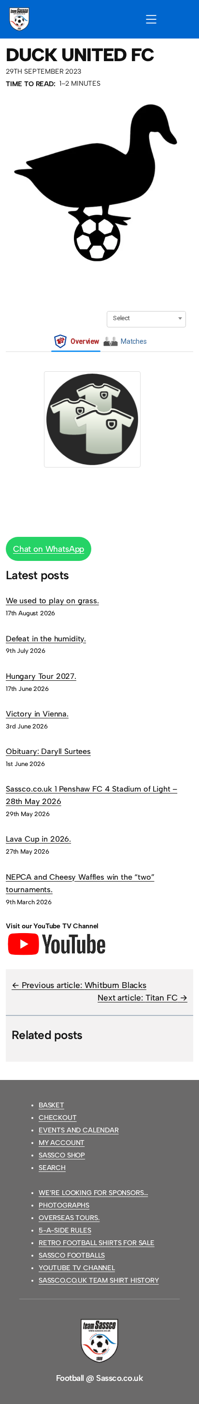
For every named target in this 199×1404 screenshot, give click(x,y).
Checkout (58, 1118)
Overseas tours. (69, 1218)
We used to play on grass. (52, 600)
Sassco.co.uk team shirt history (99, 1280)
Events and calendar (79, 1130)
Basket (51, 1105)
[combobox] (146, 318)
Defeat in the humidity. (46, 638)
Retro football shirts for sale (97, 1243)
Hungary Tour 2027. (41, 676)
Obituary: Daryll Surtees (48, 751)
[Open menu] (151, 19)
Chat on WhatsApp (48, 549)
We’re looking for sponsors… (93, 1193)
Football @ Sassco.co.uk (99, 1378)
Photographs (64, 1205)
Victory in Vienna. (37, 713)
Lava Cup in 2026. (38, 839)
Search (52, 1168)
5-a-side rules (65, 1230)
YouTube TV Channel (77, 1268)
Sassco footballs (72, 1255)
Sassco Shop (62, 1155)
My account (62, 1143)
